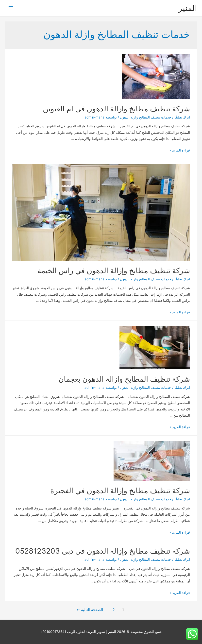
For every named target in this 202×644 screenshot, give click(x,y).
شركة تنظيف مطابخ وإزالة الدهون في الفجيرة (120, 490)
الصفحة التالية (90, 610)
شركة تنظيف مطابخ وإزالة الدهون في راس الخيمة (113, 270)
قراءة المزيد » (179, 150)
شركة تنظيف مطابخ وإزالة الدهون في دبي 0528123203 (102, 550)
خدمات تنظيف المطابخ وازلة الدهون (145, 117)
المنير (187, 8)
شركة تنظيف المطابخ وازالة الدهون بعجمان (124, 378)
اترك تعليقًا (182, 117)
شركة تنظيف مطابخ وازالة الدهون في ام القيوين (116, 108)
